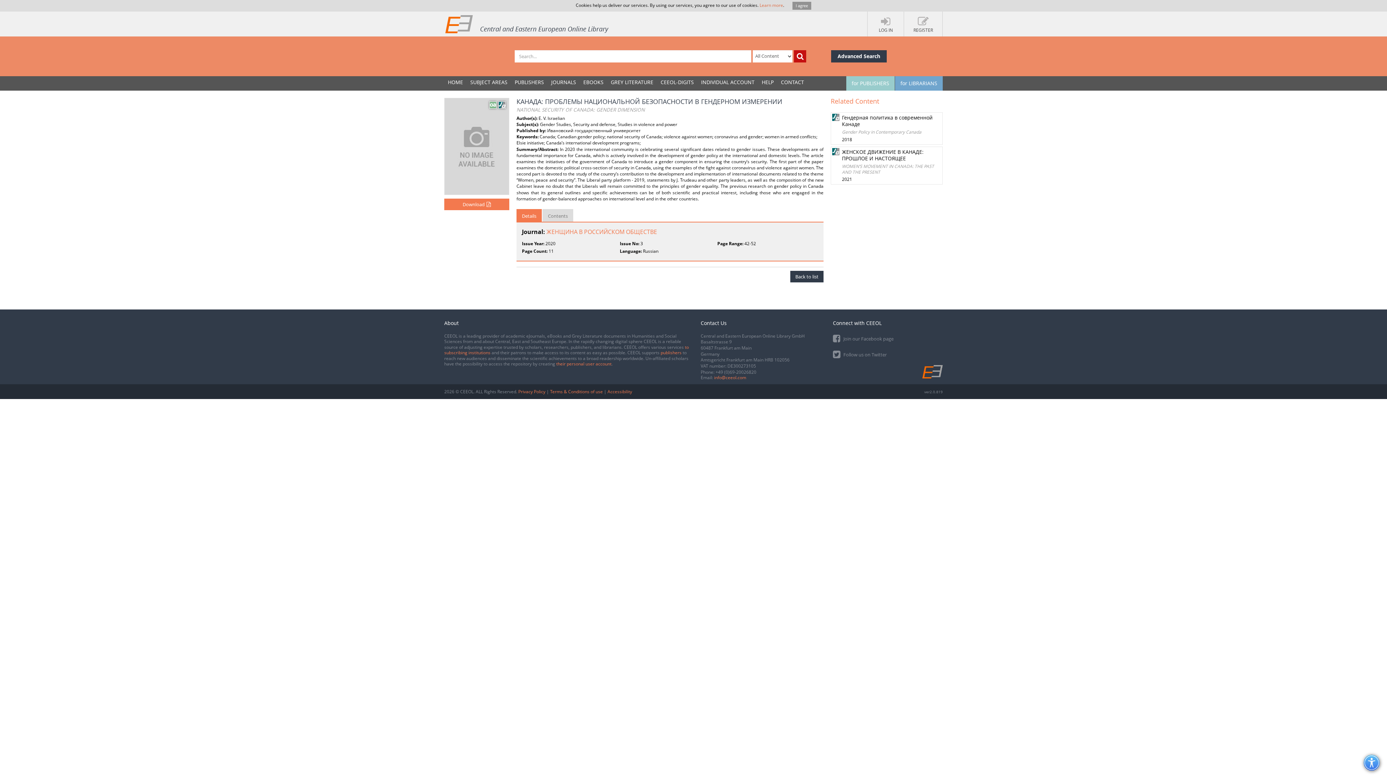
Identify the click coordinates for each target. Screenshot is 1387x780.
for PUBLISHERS (870, 83)
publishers (671, 353)
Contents (558, 216)
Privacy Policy (531, 392)
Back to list (806, 276)
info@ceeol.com (730, 377)
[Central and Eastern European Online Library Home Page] (527, 24)
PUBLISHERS (529, 82)
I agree (802, 5)
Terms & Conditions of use (576, 392)
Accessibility (620, 392)
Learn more (771, 5)
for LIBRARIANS (918, 83)
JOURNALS (563, 82)
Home (455, 82)
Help (768, 82)
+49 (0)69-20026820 (736, 372)
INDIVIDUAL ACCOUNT (728, 82)
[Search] (800, 56)
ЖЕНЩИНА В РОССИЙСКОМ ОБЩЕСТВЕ (601, 232)
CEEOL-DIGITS (677, 82)
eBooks (593, 82)
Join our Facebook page (868, 338)
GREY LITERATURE (632, 82)
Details (529, 216)
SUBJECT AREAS (488, 82)
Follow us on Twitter (864, 354)
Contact (792, 82)
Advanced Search (859, 56)
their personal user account (584, 364)
